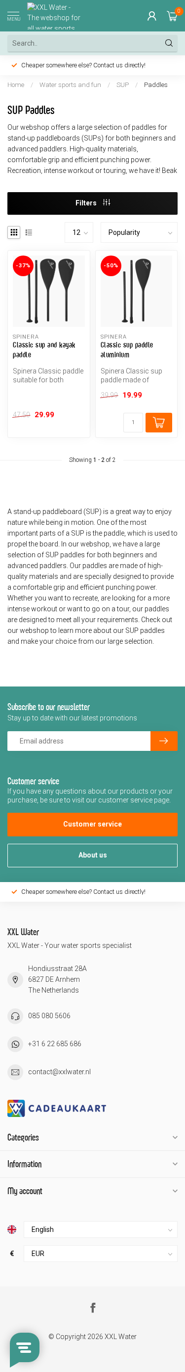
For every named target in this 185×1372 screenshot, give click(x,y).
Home (15, 84)
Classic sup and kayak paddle (44, 349)
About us (92, 855)
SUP (122, 84)
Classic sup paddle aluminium (127, 349)
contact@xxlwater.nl (59, 1072)
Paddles (156, 84)
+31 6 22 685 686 (54, 1044)
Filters (86, 203)
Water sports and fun (70, 84)
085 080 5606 (49, 1016)
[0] (172, 16)
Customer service (92, 824)
